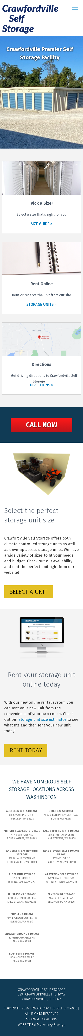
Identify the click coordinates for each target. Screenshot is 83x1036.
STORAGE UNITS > (41, 304)
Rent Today (26, 750)
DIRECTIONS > (41, 385)
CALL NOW (41, 425)
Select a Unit (28, 591)
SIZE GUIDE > (41, 224)
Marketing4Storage (51, 1025)
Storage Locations (41, 1019)
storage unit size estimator (42, 719)
